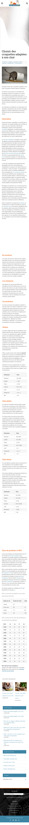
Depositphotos (19, 797)
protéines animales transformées (12, 153)
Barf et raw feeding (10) (10, 755)
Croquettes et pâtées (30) (10, 759)
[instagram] (13, 820)
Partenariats (14, 812)
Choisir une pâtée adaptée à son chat (13, 711)
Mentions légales (15, 804)
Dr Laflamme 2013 (7, 573)
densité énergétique (14, 555)
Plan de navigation (14, 810)
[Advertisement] (14, 236)
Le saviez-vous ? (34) (9, 762)
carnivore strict (7, 206)
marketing (4, 129)
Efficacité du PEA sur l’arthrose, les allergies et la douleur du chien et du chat (13, 742)
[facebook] (10, 820)
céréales (22, 203)
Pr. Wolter (17, 578)
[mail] (18, 820)
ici (14, 590)
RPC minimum (9, 581)
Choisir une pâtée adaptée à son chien (20, 695)
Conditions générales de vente (14, 808)
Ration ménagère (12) (9, 769)
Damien (5, 62)
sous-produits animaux (19, 172)
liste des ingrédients (8, 139)
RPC (26, 554)
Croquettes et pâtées (17, 62)
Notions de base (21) (9, 765)
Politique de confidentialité (14, 806)
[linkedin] (16, 820)
